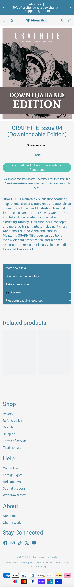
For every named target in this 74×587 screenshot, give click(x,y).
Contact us (10, 468)
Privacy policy (27, 563)
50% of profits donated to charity (35, 7)
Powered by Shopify (47, 557)
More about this (16, 268)
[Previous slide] (4, 8)
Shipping (9, 434)
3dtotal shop (31, 557)
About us (35, 4)
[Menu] (4, 20)
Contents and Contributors (22, 276)
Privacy (8, 414)
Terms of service (15, 441)
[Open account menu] (62, 21)
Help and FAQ (12, 482)
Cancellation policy (37, 566)
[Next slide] (70, 8)
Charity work (12, 522)
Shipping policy (61, 563)
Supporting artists (37, 10)
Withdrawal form (15, 495)
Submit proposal (14, 488)
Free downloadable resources (24, 300)
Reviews (16, 292)
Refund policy (12, 420)
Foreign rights (12, 475)
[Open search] (12, 21)
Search (8, 427)
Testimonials (12, 447)
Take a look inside (17, 284)
